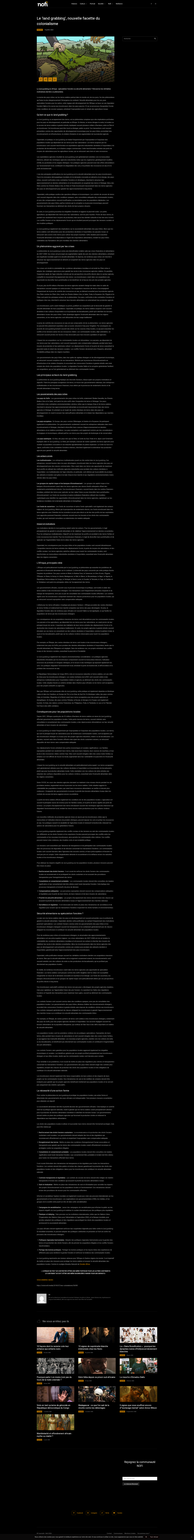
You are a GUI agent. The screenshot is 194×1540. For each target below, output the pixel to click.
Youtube (119, 1513)
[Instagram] (155, 3)
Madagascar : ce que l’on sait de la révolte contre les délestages (93, 1406)
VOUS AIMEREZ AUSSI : (45, 1280)
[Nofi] (48, 4)
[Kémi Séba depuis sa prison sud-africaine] (97, 1366)
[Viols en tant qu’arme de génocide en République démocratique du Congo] (55, 1394)
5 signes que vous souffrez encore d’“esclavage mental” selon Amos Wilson (138, 1406)
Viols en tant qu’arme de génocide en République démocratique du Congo (53, 1406)
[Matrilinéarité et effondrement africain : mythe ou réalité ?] (55, 1422)
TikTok (107, 1513)
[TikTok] (102, 1513)
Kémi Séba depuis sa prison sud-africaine (96, 1377)
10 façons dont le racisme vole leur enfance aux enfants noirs (53, 1347)
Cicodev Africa (85, 1264)
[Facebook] (151, 3)
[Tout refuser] (191, 1537)
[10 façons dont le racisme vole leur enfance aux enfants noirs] (55, 1335)
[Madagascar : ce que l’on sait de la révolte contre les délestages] (97, 1394)
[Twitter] (45, 79)
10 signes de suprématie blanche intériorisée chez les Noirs (93, 1347)
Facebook (80, 1513)
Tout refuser (154, 1537)
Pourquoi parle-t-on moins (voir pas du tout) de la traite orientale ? (54, 1378)
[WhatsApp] (55, 79)
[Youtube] (114, 1513)
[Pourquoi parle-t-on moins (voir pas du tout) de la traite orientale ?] (55, 1366)
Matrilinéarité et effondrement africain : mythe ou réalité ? (54, 1435)
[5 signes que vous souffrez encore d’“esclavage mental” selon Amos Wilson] (138, 1394)
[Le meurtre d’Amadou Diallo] (138, 1366)
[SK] (41, 1298)
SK (49, 1295)
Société (39, 30)
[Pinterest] (50, 79)
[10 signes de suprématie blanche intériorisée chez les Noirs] (97, 1335)
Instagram (94, 1513)
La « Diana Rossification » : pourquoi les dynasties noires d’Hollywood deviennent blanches (138, 1349)
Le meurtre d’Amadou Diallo (132, 1377)
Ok (146, 1537)
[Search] (155, 38)
